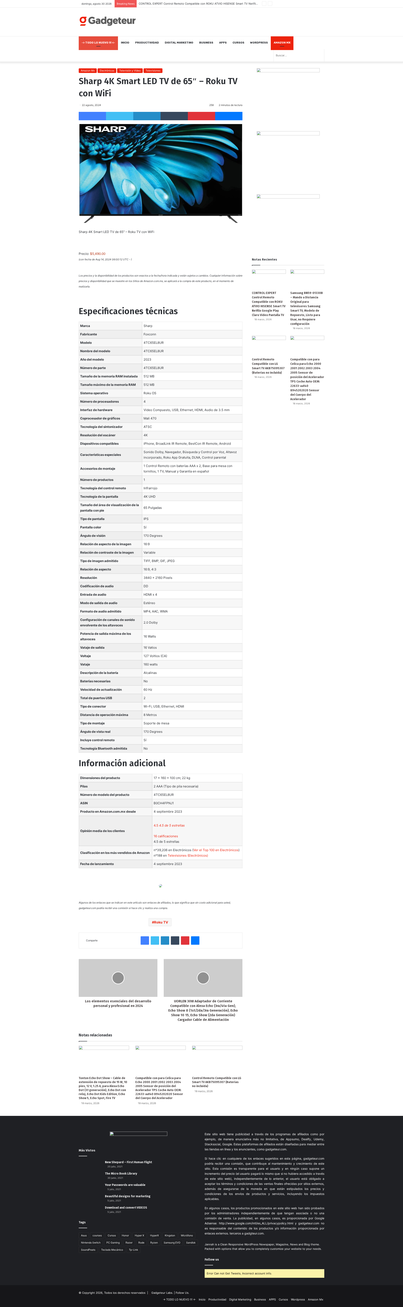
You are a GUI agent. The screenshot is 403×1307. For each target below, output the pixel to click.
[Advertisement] (243, 21)
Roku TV (161, 922)
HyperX (154, 1235)
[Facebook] (92, 116)
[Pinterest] (201, 116)
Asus (84, 1235)
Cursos (238, 42)
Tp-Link (133, 1249)
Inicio (125, 42)
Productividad (147, 42)
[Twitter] (119, 116)
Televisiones (153, 70)
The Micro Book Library (121, 1173)
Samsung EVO (172, 1242)
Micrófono (187, 1235)
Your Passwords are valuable (125, 1185)
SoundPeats (88, 1249)
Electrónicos (107, 70)
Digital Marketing (179, 42)
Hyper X (139, 1235)
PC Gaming (113, 1242)
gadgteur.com (254, 1233)
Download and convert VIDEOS (126, 1207)
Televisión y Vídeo (130, 70)
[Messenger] (228, 116)
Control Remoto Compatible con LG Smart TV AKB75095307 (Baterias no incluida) (216, 1082)
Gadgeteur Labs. (162, 1292)
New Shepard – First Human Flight (128, 1162)
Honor (125, 1235)
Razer (129, 1242)
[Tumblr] (174, 116)
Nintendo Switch (91, 1242)
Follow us (212, 1259)
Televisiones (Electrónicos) (188, 855)
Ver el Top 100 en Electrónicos (215, 850)
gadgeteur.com (275, 1149)
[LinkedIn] (147, 116)
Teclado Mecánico (112, 1249)
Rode (141, 1242)
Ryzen (154, 1242)
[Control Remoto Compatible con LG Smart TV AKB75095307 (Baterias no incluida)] (217, 1060)
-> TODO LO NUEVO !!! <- (98, 42)
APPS (223, 42)
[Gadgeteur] (107, 21)
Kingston (170, 1235)
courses (97, 1235)
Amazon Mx (282, 42)
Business (206, 42)
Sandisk (191, 1242)
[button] (169, 825)
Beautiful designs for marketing (127, 1196)
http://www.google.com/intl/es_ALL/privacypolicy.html (256, 1223)
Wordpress (259, 42)
